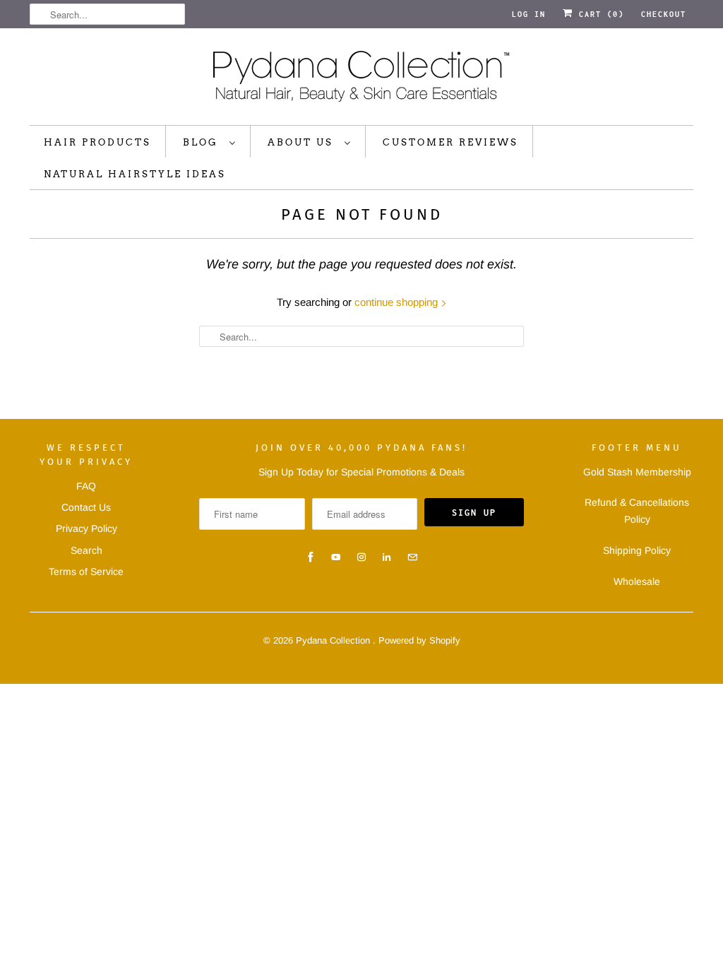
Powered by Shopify (419, 640)
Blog (202, 142)
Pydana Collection (334, 640)
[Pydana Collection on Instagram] (361, 557)
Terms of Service (86, 571)
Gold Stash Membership (637, 472)
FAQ (86, 486)
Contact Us (86, 507)
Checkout (663, 14)
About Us (302, 142)
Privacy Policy (86, 528)
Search (86, 550)
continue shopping (397, 302)
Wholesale (637, 581)
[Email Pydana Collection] (412, 557)
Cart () (598, 14)
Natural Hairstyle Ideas (135, 174)
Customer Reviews (450, 142)
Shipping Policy (637, 550)
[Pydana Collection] (361, 80)
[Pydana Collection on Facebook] (310, 557)
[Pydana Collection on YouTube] (336, 557)
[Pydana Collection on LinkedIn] (387, 557)
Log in (529, 14)
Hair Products (97, 142)
